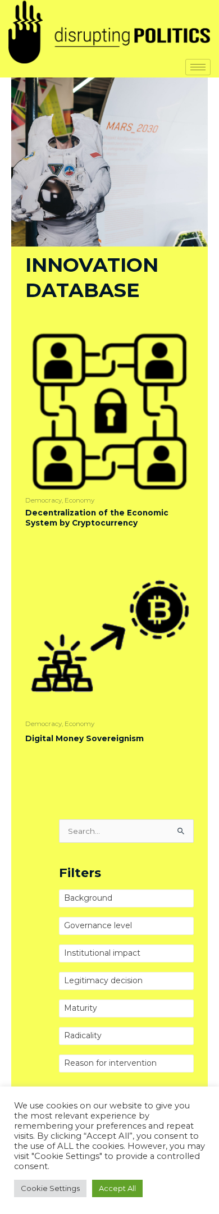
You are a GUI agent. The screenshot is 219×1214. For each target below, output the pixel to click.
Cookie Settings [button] (50, 1188)
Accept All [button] (117, 1188)
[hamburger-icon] (198, 67)
